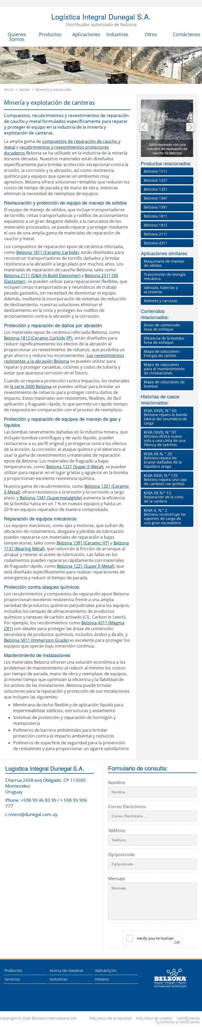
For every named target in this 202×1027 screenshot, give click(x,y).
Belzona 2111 (155, 234)
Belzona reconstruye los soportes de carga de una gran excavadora (165, 516)
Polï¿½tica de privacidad (110, 1018)
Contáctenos (186, 34)
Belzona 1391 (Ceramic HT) (83, 543)
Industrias (117, 34)
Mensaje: (117, 878)
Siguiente (190, 128)
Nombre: (117, 782)
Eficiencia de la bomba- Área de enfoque (164, 340)
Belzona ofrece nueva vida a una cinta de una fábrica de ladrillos (164, 438)
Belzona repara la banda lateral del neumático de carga (165, 417)
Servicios (12, 979)
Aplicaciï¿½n (106, 970)
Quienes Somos (17, 36)
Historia (102, 979)
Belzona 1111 (155, 171)
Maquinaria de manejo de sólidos (164, 263)
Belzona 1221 (155, 180)
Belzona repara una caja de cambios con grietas (165, 479)
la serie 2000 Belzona (30, 386)
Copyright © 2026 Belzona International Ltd (38, 1018)
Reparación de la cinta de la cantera (163, 497)
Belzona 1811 (155, 216)
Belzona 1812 (155, 225)
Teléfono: (117, 830)
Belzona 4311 (155, 242)
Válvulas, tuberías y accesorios (161, 289)
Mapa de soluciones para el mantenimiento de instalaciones (164, 368)
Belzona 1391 (155, 207)
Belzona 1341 (155, 198)
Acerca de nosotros (66, 970)
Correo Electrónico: (127, 806)
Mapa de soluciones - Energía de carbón (162, 353)
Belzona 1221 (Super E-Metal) (74, 467)
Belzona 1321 (155, 189)
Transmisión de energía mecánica (165, 276)
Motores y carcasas (161, 300)
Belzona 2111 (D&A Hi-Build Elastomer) (42, 275)
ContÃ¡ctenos (188, 1018)
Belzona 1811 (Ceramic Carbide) (47, 252)
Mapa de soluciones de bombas (164, 384)
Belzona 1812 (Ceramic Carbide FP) (38, 338)
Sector (24, 90)
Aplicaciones (86, 34)
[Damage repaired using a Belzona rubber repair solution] (167, 129)
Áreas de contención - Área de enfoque (163, 327)
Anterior (143, 128)
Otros (151, 34)
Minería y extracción (53, 90)
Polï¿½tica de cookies (154, 1018)
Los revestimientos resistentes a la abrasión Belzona (64, 358)
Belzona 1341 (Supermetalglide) (51, 498)
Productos (50, 34)
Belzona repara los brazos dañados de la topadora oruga (163, 460)
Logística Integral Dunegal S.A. (101, 20)
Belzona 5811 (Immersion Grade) (36, 640)
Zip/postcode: (121, 854)
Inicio (8, 90)
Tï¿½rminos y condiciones (177, 1022)
